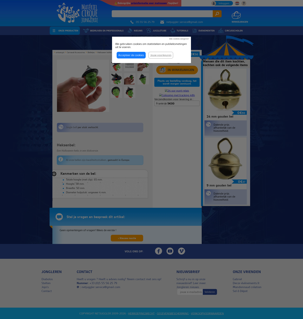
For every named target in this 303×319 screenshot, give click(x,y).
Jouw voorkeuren (160, 55)
